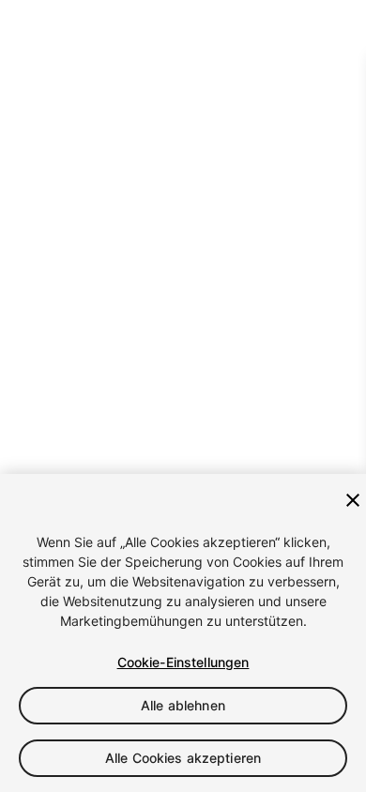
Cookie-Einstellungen (183, 662)
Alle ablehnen (183, 705)
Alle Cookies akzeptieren (183, 758)
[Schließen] (353, 500)
